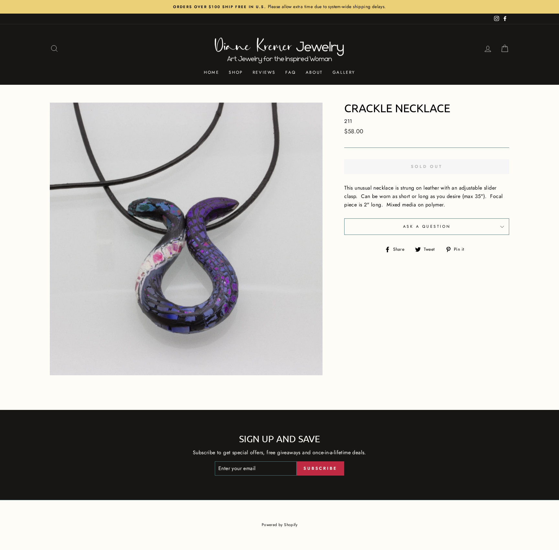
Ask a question (426, 226)
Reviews (264, 72)
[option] (279, 6)
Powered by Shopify (279, 525)
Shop (236, 72)
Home (211, 72)
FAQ (290, 72)
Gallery (344, 72)
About (314, 72)
